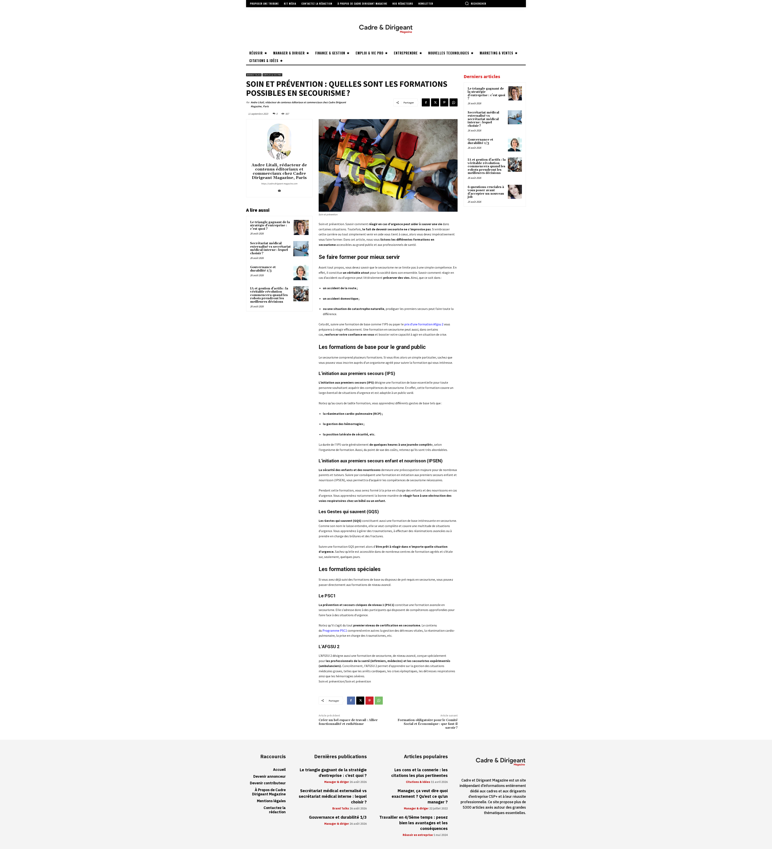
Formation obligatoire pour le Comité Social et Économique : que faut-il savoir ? (428, 724)
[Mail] (279, 189)
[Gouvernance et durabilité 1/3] (301, 272)
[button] (475, 3)
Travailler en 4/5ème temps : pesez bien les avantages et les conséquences (413, 823)
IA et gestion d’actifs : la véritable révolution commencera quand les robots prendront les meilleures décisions (269, 295)
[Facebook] (426, 102)
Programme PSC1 (334, 630)
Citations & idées (418, 782)
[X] (435, 102)
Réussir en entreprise (418, 835)
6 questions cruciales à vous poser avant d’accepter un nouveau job (486, 192)
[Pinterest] (444, 102)
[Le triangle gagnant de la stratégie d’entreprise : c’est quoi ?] (301, 227)
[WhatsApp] (454, 102)
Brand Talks (254, 75)
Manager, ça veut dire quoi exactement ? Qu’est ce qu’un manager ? (420, 796)
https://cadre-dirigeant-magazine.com (279, 183)
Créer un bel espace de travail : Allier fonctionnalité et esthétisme (348, 722)
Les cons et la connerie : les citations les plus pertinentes (419, 773)
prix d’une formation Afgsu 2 (423, 324)
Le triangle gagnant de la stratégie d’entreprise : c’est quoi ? (270, 225)
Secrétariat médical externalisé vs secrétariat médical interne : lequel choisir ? (270, 248)
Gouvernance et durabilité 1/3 (263, 269)
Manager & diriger (336, 782)
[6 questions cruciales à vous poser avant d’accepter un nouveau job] (515, 192)
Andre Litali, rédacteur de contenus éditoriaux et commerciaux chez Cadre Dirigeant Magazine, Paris (298, 104)
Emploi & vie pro (272, 75)
